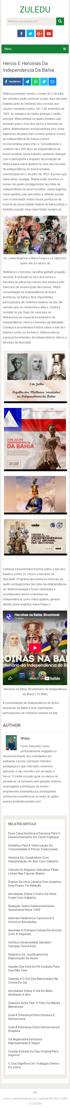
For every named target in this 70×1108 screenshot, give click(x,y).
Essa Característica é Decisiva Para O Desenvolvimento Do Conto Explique (34, 835)
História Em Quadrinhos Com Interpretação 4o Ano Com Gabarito (33, 859)
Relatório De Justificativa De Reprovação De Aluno (28, 956)
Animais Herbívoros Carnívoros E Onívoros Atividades (31, 920)
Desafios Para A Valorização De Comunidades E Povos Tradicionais (33, 847)
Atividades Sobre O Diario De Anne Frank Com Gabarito (32, 895)
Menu (8, 49)
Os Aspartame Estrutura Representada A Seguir (25, 1041)
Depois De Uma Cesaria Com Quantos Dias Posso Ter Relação (34, 883)
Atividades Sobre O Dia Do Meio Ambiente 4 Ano (30, 992)
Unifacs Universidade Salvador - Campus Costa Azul (30, 944)
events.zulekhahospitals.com (20, 1098)
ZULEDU (35, 10)
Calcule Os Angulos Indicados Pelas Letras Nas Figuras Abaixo (33, 871)
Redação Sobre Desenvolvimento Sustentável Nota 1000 (31, 908)
